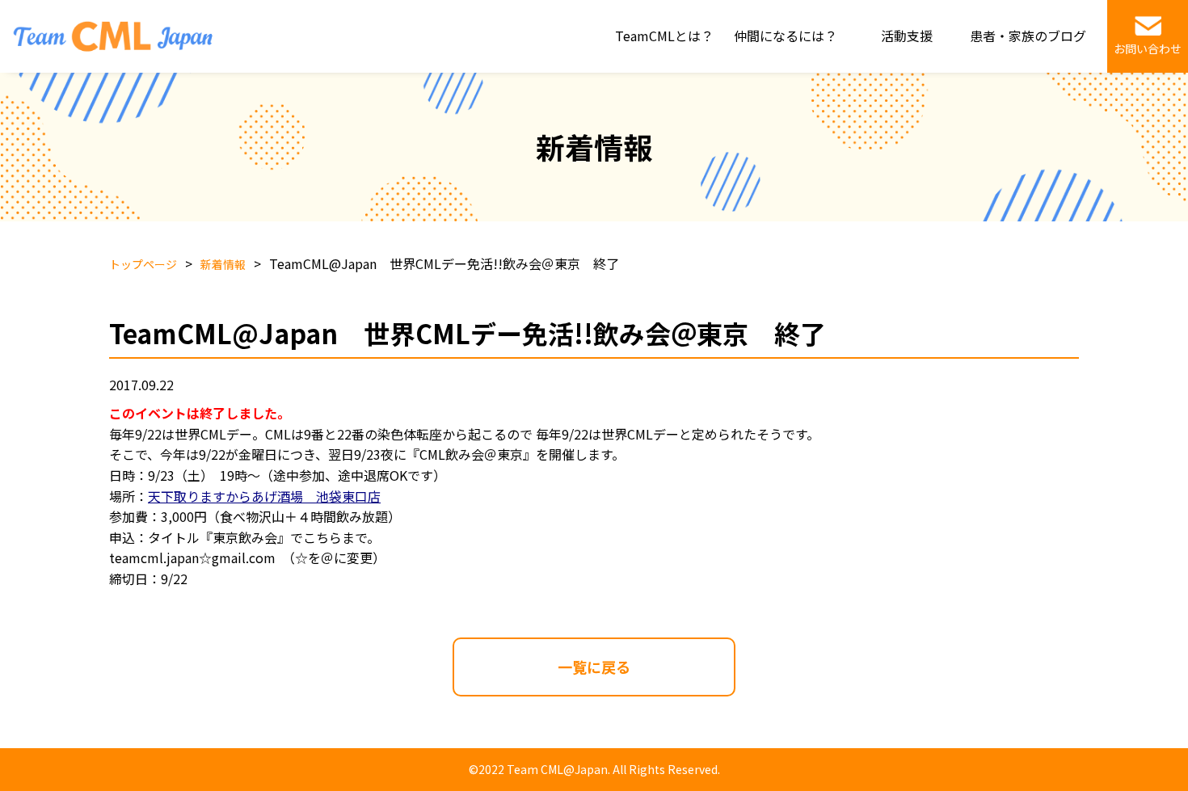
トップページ (143, 264)
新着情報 (223, 264)
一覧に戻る (594, 666)
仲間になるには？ (785, 35)
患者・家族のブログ (1028, 35)
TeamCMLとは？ (664, 35)
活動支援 (907, 35)
